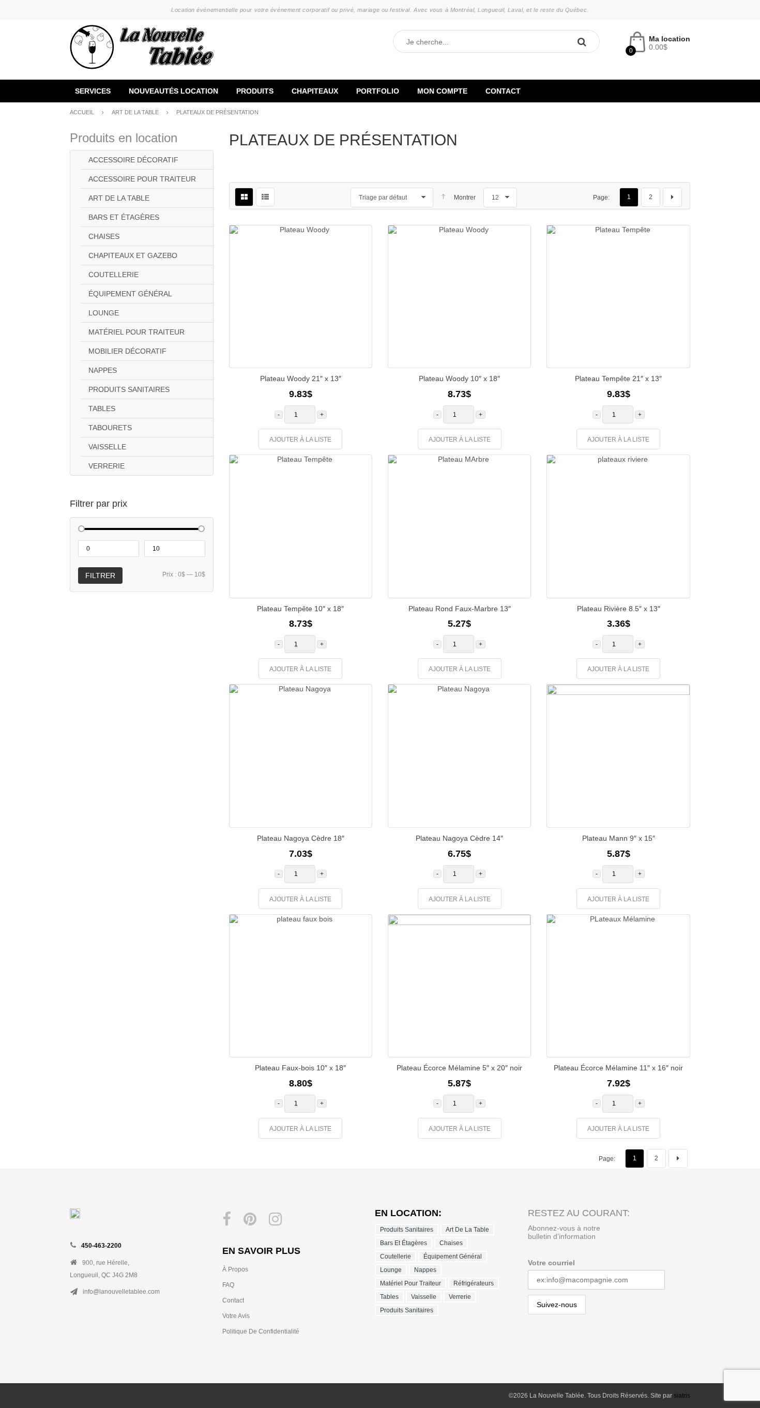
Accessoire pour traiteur (142, 179)
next (672, 197)
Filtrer (100, 575)
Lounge (103, 313)
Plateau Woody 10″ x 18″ (459, 378)
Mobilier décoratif (127, 351)
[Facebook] (226, 1219)
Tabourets (110, 427)
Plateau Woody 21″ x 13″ (300, 378)
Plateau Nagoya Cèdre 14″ (459, 838)
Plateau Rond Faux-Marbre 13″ (459, 608)
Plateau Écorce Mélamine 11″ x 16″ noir (618, 1068)
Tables (101, 408)
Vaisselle (107, 447)
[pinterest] (250, 1219)
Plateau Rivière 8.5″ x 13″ (618, 608)
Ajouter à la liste (300, 439)
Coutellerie (113, 274)
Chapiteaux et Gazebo (132, 255)
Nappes (102, 370)
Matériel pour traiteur (136, 332)
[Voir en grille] (244, 197)
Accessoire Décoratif (133, 160)
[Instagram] (275, 1219)
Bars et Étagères (123, 217)
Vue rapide (356, 332)
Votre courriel (551, 1263)
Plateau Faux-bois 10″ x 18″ (300, 1068)
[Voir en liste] (265, 197)
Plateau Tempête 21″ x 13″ (618, 378)
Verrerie (106, 466)
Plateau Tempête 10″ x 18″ (300, 608)
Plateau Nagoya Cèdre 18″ (300, 838)
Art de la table (135, 112)
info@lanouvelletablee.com (121, 1291)
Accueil (82, 112)
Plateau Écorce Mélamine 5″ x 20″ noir (459, 1068)
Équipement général (130, 294)
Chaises (103, 236)
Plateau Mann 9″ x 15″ (618, 838)
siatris (682, 1395)
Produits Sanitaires (129, 389)
